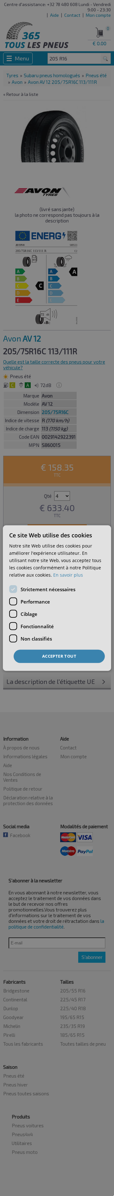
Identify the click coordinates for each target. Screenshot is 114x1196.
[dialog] (57, 598)
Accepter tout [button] (59, 656)
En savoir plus (68, 575)
